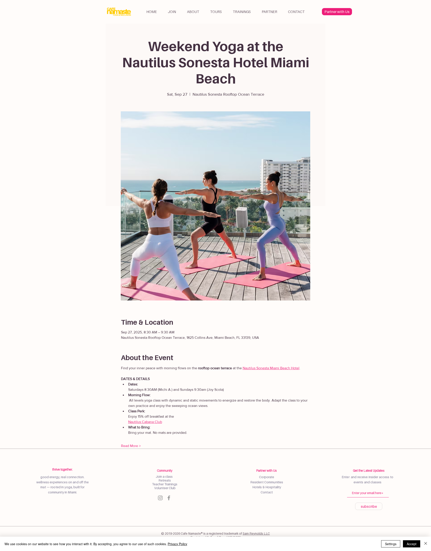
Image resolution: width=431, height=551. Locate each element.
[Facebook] (169, 498)
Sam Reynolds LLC (256, 533)
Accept (411, 544)
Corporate (266, 477)
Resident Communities (266, 482)
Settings (390, 544)
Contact (267, 492)
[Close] (425, 543)
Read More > (131, 446)
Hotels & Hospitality (266, 487)
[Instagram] (160, 498)
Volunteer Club (165, 488)
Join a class (164, 476)
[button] (193, 11)
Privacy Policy (177, 544)
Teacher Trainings (164, 484)
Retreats (164, 480)
